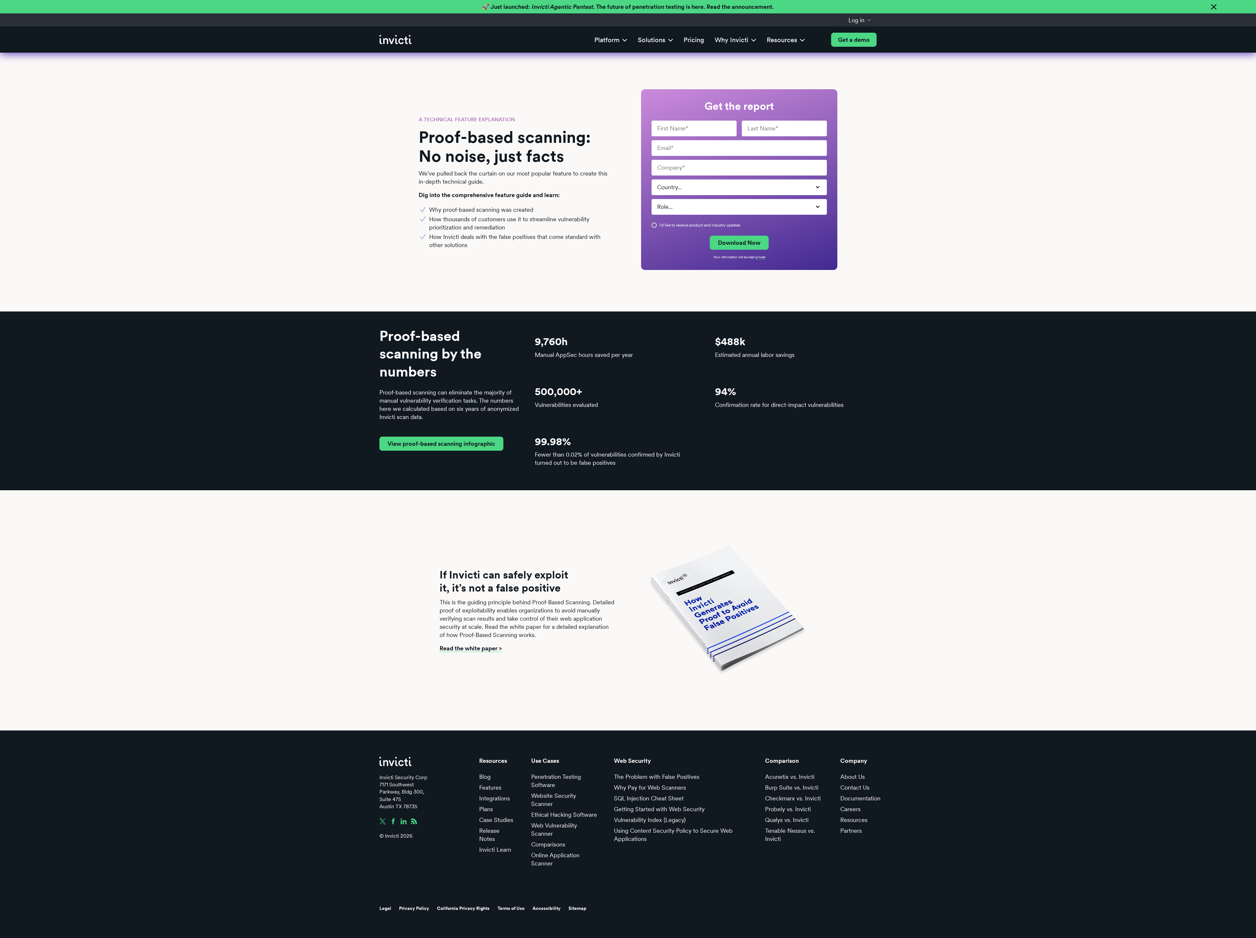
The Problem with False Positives (656, 776)
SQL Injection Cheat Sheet (649, 798)
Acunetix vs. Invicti (789, 776)
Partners (851, 830)
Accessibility (546, 908)
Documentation (860, 798)
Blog (485, 776)
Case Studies (496, 819)
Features (490, 787)
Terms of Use (511, 908)
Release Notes (489, 834)
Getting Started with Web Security (659, 809)
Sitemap (577, 908)
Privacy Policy (414, 908)
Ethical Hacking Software (564, 814)
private (760, 257)
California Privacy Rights (463, 908)
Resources (853, 819)
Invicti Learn (495, 849)
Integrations (494, 798)
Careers (850, 809)
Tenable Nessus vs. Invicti (790, 834)
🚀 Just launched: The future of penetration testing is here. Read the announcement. (628, 6)
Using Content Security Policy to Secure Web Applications (673, 834)
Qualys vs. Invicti (787, 819)
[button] (860, 19)
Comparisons (548, 844)
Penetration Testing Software (556, 780)
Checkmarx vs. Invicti (793, 798)
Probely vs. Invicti (788, 809)
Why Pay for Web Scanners (650, 787)
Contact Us (854, 787)
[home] (395, 39)
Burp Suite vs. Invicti (791, 787)
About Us (852, 776)
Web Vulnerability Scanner (554, 829)
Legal (385, 908)
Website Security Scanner (553, 799)
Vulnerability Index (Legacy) (650, 819)
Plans (486, 809)
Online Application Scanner (555, 859)
